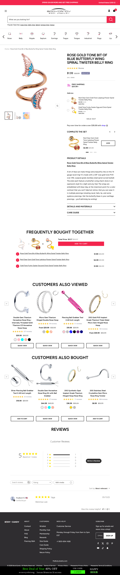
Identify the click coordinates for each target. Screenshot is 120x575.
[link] (15, 339)
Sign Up (109, 536)
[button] (6, 304)
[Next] (116, 36)
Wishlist (43, 526)
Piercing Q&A (29, 541)
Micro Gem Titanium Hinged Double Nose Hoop (47, 318)
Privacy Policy (63, 565)
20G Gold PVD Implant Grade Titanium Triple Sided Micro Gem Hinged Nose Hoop (97, 321)
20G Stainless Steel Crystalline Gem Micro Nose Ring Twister (98, 393)
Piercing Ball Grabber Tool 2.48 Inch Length (72, 318)
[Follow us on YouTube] (98, 548)
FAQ (26, 534)
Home (7, 49)
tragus (52, 25)
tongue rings (45, 25)
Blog (26, 537)
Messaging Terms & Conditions (101, 565)
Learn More (81, 104)
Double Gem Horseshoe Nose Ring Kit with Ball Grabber (47, 393)
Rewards (43, 537)
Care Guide (44, 545)
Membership (44, 534)
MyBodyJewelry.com (60, 561)
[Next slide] (113, 131)
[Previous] (3, 36)
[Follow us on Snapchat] (107, 548)
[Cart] (114, 11)
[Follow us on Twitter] (102, 543)
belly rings (31, 25)
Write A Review (93, 461)
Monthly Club (45, 530)
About (26, 530)
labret (38, 25)
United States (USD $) (107, 3)
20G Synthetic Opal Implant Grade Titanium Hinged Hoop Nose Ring (72, 393)
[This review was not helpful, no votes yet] (107, 509)
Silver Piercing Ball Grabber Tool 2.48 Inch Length (22, 392)
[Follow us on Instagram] (107, 543)
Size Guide (44, 541)
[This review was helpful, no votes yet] (103, 509)
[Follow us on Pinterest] (112, 543)
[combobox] (42, 482)
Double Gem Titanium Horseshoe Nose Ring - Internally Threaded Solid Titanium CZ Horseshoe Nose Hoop (22, 322)
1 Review (81, 68)
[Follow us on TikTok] (102, 548)
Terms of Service (49, 565)
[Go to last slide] (108, 131)
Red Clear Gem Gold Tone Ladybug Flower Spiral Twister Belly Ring (91, 141)
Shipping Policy (46, 549)
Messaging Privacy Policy (79, 565)
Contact (27, 526)
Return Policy (45, 552)
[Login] (109, 11)
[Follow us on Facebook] (98, 543)
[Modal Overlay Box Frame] (60, 570)
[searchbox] (18, 482)
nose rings (23, 25)
